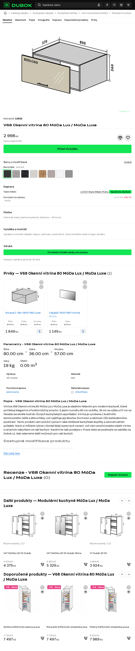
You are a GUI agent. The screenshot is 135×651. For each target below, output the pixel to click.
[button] (122, 501)
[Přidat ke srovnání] (120, 137)
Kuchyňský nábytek (43, 13)
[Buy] (42, 564)
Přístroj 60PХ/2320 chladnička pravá (109, 627)
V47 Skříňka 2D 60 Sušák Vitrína (64, 553)
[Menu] (7, 5)
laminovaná (12, 392)
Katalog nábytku (20, 13)
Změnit (127, 162)
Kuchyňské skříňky (68, 13)
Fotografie (44, 20)
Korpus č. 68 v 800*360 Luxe (23, 312)
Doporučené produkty (76, 20)
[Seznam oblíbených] (114, 5)
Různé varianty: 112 (14, 543)
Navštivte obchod (120, 192)
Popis (32, 20)
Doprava (57, 20)
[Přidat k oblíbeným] (127, 137)
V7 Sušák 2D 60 (98, 553)
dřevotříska (81, 392)
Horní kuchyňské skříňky (95, 13)
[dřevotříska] (72, 392)
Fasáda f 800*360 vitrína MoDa (64, 314)
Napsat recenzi (118, 474)
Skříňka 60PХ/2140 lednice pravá (22, 627)
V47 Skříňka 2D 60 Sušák (17, 553)
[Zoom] (41, 287)
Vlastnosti (20, 20)
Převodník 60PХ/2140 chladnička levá (67, 627)
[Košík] (128, 5)
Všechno (7, 20)
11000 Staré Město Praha (94, 192)
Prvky (94, 20)
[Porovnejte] (121, 5)
